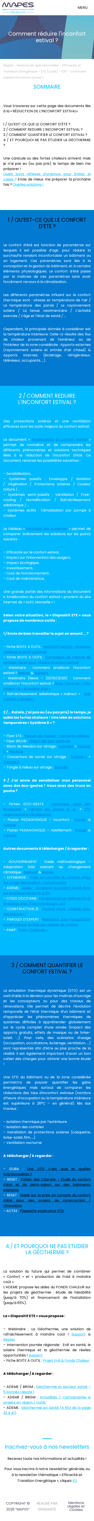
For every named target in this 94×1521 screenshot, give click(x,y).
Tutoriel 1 (66, 746)
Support (41, 672)
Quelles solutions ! (28, 184)
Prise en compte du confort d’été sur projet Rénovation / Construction (47, 880)
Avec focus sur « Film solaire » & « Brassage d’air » (47, 686)
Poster (80, 819)
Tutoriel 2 (11, 762)
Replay (24, 672)
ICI (75, 1480)
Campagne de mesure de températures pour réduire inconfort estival (47, 660)
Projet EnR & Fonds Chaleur (66, 1360)
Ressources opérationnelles (38, 65)
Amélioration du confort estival (59, 439)
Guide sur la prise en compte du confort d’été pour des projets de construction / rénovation (47, 1200)
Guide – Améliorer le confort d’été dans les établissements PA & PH (47, 890)
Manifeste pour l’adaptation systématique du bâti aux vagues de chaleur (47, 922)
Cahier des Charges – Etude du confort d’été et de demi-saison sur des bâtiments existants (47, 1184)
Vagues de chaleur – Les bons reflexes (57, 735)
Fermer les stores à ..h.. (53, 809)
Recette (16, 751)
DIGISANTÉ (47, 1509)
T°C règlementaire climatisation (47, 812)
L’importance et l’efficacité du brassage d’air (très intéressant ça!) (47, 901)
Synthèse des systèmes (47, 528)
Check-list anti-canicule (49, 741)
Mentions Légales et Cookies (76, 1506)
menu (82, 7)
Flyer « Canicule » (32, 929)
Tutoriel (61, 767)
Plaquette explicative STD (42, 1210)
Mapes (8, 65)
